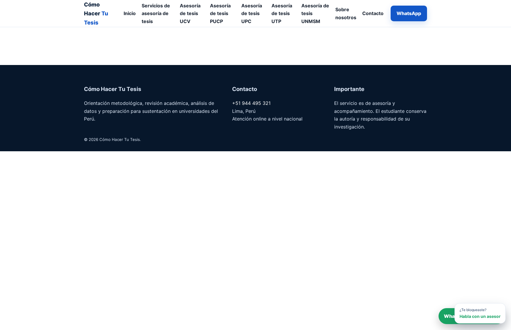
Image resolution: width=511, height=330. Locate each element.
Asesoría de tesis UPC (251, 13)
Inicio (130, 13)
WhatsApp (409, 13)
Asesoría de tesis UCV (190, 13)
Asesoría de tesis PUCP (220, 13)
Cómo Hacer (96, 13)
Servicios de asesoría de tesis (156, 13)
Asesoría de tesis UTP (281, 13)
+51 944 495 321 (251, 103)
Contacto (373, 13)
